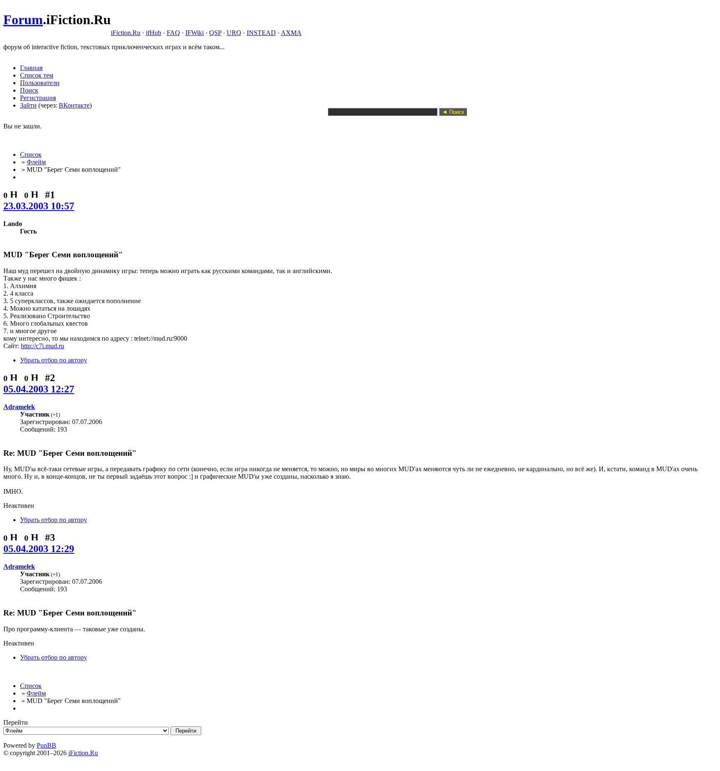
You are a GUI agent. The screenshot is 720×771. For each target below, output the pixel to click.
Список (31, 154)
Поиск (29, 90)
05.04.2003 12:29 (38, 548)
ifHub (153, 32)
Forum (23, 19)
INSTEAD (261, 32)
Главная (31, 67)
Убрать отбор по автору (53, 360)
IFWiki (194, 32)
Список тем (36, 75)
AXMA (291, 32)
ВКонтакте (74, 105)
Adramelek (19, 406)
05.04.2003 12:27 (38, 389)
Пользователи (40, 82)
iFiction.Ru (125, 32)
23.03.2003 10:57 (38, 206)
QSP (215, 32)
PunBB (46, 745)
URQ (234, 32)
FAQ (173, 32)
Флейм (36, 162)
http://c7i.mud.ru (42, 345)
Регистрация (38, 97)
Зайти (28, 105)
